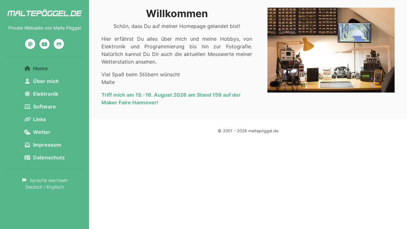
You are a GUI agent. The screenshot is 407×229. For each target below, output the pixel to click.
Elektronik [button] (45, 94)
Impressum (47, 145)
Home (50, 68)
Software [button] (44, 106)
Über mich (46, 81)
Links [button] (39, 119)
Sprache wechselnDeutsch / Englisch (46, 183)
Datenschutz (49, 157)
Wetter (42, 132)
